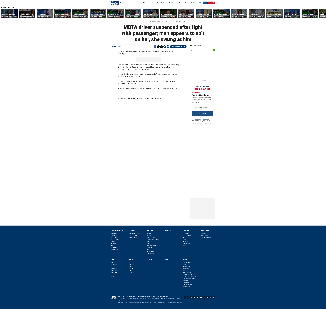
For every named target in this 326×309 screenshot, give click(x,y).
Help (154, 296)
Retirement (114, 247)
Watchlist (155, 3)
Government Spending (135, 233)
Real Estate (172, 3)
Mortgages (114, 233)
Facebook (155, 46)
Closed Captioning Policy (189, 276)
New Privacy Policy (131, 296)
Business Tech (114, 268)
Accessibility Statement (189, 278)
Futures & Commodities (153, 239)
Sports (131, 259)
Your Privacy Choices (145, 296)
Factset (161, 298)
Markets (146, 3)
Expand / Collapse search (201, 3)
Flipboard (197, 297)
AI (111, 274)
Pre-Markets (150, 251)
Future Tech (114, 272)
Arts (184, 245)
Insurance (113, 243)
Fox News (185, 280)
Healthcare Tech (115, 270)
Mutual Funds (150, 253)
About (185, 259)
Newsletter (207, 297)
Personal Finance (126, 3)
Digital (112, 262)
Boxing (130, 270)
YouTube (194, 297)
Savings (113, 241)
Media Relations (187, 272)
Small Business (133, 237)
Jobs (184, 264)
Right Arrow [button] (323, 13)
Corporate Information (189, 274)
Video (187, 3)
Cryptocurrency (151, 237)
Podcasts (194, 3)
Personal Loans (115, 239)
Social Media (114, 264)
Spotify (210, 297)
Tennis (130, 276)
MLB (130, 266)
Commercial (204, 235)
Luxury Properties (206, 237)
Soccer (131, 272)
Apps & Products (187, 286)
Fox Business (115, 3)
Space (112, 276)
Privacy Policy (198, 119)
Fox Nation (186, 282)
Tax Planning (114, 249)
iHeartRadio (214, 297)
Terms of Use (206, 119)
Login (205, 2)
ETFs (148, 243)
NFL (130, 262)
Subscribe (202, 113)
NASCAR (131, 268)
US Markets (150, 235)
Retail (148, 249)
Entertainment (187, 233)
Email (168, 46)
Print (164, 46)
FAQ (184, 270)
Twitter (158, 46)
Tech (180, 3)
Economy (137, 3)
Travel (184, 237)
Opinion (149, 259)
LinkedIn (201, 297)
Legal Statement (130, 300)
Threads (161, 46)
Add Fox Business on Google (178, 46)
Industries (149, 247)
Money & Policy (133, 235)
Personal (203, 233)
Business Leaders (151, 245)
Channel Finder (187, 262)
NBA (130, 264)
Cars (184, 239)
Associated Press (116, 46)
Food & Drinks (186, 243)
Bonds (148, 241)
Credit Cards (114, 237)
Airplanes (185, 241)
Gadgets (113, 266)
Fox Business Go (187, 284)
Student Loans (115, 235)
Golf (130, 274)
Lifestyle (163, 3)
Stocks (149, 233)
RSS (204, 297)
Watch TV (211, 2)
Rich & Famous (187, 235)
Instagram (191, 297)
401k (112, 245)
